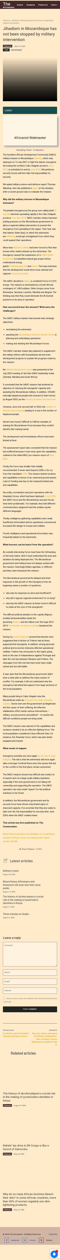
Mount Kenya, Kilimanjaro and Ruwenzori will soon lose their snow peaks (21, 885)
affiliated (11, 236)
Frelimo (16, 622)
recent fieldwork (20, 636)
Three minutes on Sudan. (16, 914)
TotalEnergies (15, 266)
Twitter (49, 1240)
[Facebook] (6, 1240)
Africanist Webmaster (30, 138)
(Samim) (38, 158)
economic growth (19, 273)
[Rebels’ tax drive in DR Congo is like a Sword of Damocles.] (30, 1127)
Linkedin (32, 1240)
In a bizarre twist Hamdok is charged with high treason (16, 1035)
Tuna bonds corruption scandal (23, 625)
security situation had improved (40, 399)
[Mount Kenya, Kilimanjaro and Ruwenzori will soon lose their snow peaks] (52, 885)
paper (35, 188)
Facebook (15, 1240)
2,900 (24, 473)
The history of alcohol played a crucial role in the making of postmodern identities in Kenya (23, 900)
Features (6, 20)
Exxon (34, 266)
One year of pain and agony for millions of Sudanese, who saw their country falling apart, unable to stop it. (44, 1039)
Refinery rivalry (11, 871)
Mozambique (16, 50)
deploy (27, 281)
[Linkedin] (24, 1240)
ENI (25, 266)
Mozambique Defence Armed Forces (36, 334)
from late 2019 (19, 218)
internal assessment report (19, 369)
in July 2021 (50, 496)
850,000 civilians (21, 247)
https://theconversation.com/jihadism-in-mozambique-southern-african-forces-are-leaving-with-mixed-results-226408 (29, 837)
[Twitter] (41, 1240)
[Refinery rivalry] (52, 872)
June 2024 (35, 169)
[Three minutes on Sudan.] (52, 915)
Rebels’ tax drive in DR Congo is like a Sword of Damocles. (26, 1147)
